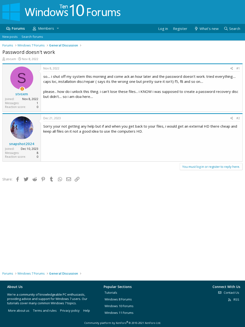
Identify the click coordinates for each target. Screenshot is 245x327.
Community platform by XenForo (122, 323)
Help (86, 310)
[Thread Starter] (22, 88)
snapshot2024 (21, 143)
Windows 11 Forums (119, 312)
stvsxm (11, 59)
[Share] (232, 68)
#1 (238, 68)
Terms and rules (45, 310)
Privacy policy (70, 310)
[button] (57, 28)
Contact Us (231, 292)
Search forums (32, 36)
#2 (238, 118)
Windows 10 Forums (119, 306)
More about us (18, 310)
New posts (10, 36)
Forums (18, 28)
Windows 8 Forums (118, 299)
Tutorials (111, 292)
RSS (236, 299)
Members (46, 28)
